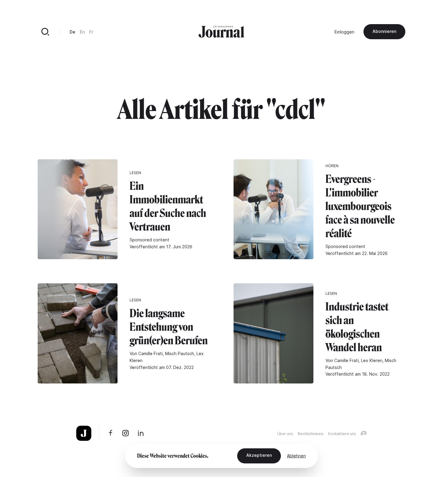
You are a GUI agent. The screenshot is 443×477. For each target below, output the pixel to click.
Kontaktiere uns (342, 433)
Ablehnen (296, 455)
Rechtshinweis (311, 433)
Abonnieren (384, 31)
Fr (91, 31)
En (82, 31)
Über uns (285, 433)
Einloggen (344, 31)
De (72, 31)
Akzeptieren (259, 455)
